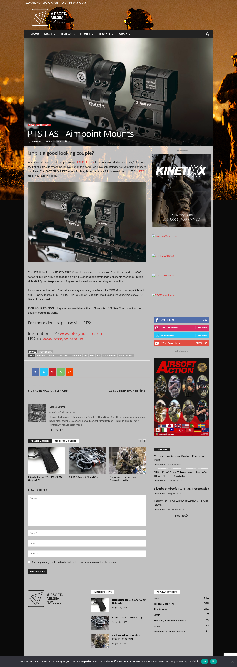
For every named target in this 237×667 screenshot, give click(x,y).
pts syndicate (45, 352)
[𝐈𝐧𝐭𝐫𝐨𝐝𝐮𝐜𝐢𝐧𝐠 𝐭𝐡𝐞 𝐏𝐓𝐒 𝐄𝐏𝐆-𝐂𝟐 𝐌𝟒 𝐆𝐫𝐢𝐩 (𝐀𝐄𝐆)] (46, 460)
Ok (204, 661)
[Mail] (61, 430)
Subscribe (201, 343)
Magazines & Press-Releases (170, 631)
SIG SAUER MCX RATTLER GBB (48, 390)
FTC (85, 355)
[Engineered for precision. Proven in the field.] (127, 460)
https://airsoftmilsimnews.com (62, 412)
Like (205, 319)
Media (123, 34)
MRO (92, 355)
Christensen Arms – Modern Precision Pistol (179, 458)
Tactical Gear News (164, 603)
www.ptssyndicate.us (63, 339)
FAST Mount (64, 355)
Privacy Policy (77, 2)
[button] (207, 34)
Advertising (33, 2)
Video (157, 626)
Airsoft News (43, 125)
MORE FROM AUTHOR (65, 441)
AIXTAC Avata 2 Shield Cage (84, 477)
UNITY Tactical (85, 162)
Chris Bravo (36, 141)
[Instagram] (56, 430)
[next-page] (144, 441)
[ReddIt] (69, 372)
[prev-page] (140, 441)
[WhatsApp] (61, 372)
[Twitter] (44, 372)
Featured (76, 355)
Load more (180, 515)
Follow (202, 327)
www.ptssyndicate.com (81, 333)
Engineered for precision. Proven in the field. (123, 478)
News (48, 34)
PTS (141, 171)
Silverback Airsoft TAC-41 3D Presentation (181, 488)
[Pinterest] (52, 372)
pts (98, 355)
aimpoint (41, 355)
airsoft (52, 355)
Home (35, 34)
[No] (232, 661)
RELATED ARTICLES (40, 441)
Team (63, 2)
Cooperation (50, 2)
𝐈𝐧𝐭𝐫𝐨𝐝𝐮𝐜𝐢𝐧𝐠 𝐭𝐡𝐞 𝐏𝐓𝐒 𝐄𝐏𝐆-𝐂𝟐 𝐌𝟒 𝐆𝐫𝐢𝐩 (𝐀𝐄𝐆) (45, 478)
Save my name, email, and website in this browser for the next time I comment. (74, 562)
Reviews (66, 34)
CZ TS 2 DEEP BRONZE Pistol (127, 390)
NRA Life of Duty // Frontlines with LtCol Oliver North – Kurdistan (180, 474)
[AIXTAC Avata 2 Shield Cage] (87, 460)
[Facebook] (35, 372)
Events (85, 34)
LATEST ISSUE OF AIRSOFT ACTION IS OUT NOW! (181, 503)
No (214, 661)
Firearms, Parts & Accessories (170, 620)
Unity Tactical (125, 355)
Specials (104, 34)
